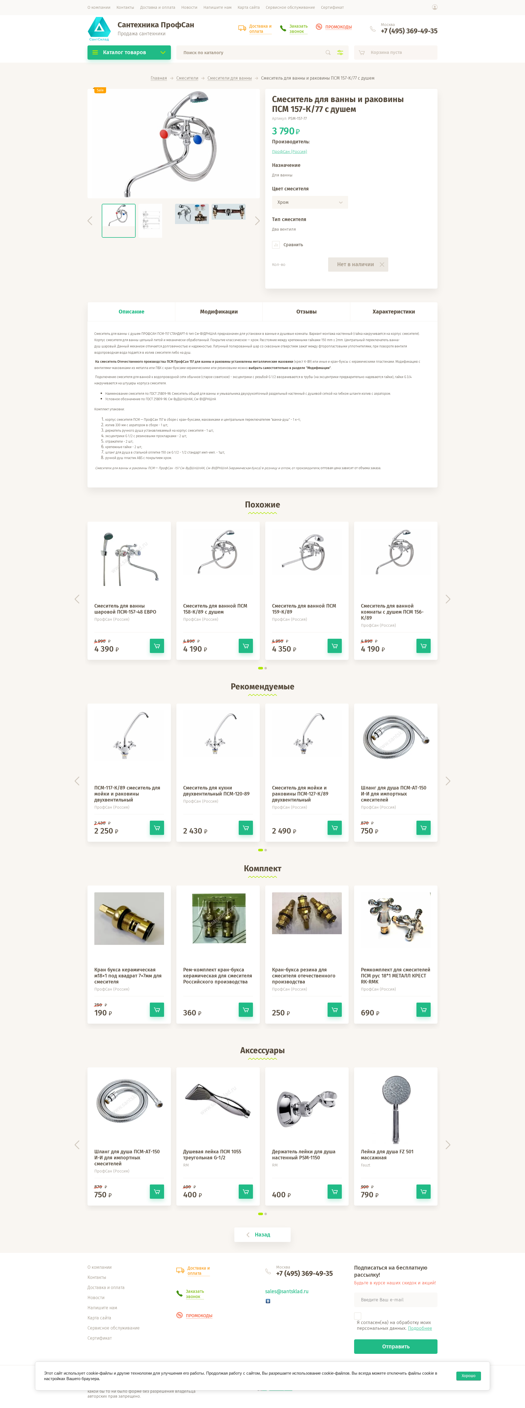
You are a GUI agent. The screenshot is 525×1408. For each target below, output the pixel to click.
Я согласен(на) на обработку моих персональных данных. (394, 1325)
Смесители (187, 78)
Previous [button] (90, 220)
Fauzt (365, 1165)
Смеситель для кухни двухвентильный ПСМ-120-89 (216, 791)
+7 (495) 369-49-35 (409, 31)
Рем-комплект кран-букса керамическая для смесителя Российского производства (217, 976)
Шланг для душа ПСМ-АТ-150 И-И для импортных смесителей (393, 794)
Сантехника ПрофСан (156, 24)
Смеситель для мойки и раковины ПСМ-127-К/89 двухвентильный (300, 794)
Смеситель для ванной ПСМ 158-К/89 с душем (215, 609)
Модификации (219, 311)
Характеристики (394, 311)
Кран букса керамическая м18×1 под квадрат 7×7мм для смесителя (128, 976)
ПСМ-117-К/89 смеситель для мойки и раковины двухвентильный (127, 794)
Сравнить (292, 244)
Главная (159, 78)
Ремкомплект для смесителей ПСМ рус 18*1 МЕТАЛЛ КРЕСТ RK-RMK (395, 976)
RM (186, 1165)
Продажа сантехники (142, 34)
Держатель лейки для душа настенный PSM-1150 (304, 1155)
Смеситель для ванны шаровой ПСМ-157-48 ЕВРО (125, 609)
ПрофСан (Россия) (289, 151)
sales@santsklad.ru (286, 1291)
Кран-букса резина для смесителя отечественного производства (304, 976)
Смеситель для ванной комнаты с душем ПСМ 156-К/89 (392, 612)
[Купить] (157, 646)
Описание (131, 311)
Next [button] (257, 220)
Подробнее (420, 1328)
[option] (174, 143)
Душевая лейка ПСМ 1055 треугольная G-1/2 (212, 1155)
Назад (262, 1234)
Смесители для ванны (230, 78)
